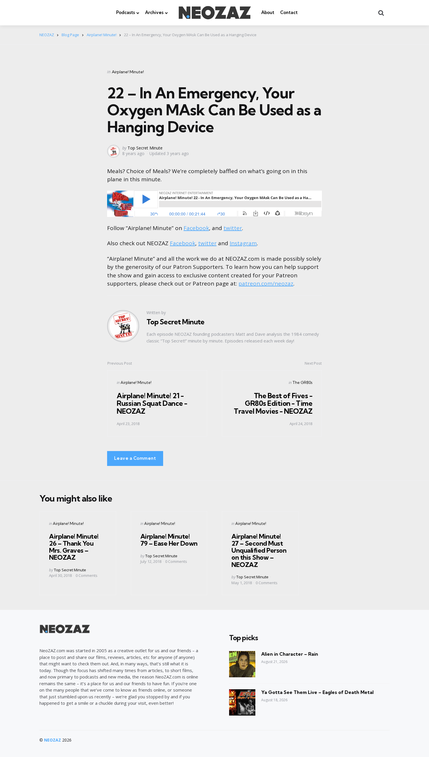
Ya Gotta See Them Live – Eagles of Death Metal (317, 692)
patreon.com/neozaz (265, 283)
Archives (154, 12)
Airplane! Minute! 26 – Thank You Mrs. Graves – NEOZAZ (74, 547)
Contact (289, 12)
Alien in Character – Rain (289, 654)
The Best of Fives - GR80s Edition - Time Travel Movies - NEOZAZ (273, 403)
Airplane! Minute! (128, 71)
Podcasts (125, 12)
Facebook (196, 228)
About (267, 12)
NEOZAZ (52, 740)
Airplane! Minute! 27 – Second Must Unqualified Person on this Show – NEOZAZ (258, 550)
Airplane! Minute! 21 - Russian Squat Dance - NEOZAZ (152, 403)
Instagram (243, 243)
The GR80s (302, 382)
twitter (233, 228)
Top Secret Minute (145, 148)
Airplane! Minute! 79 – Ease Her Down (169, 539)
